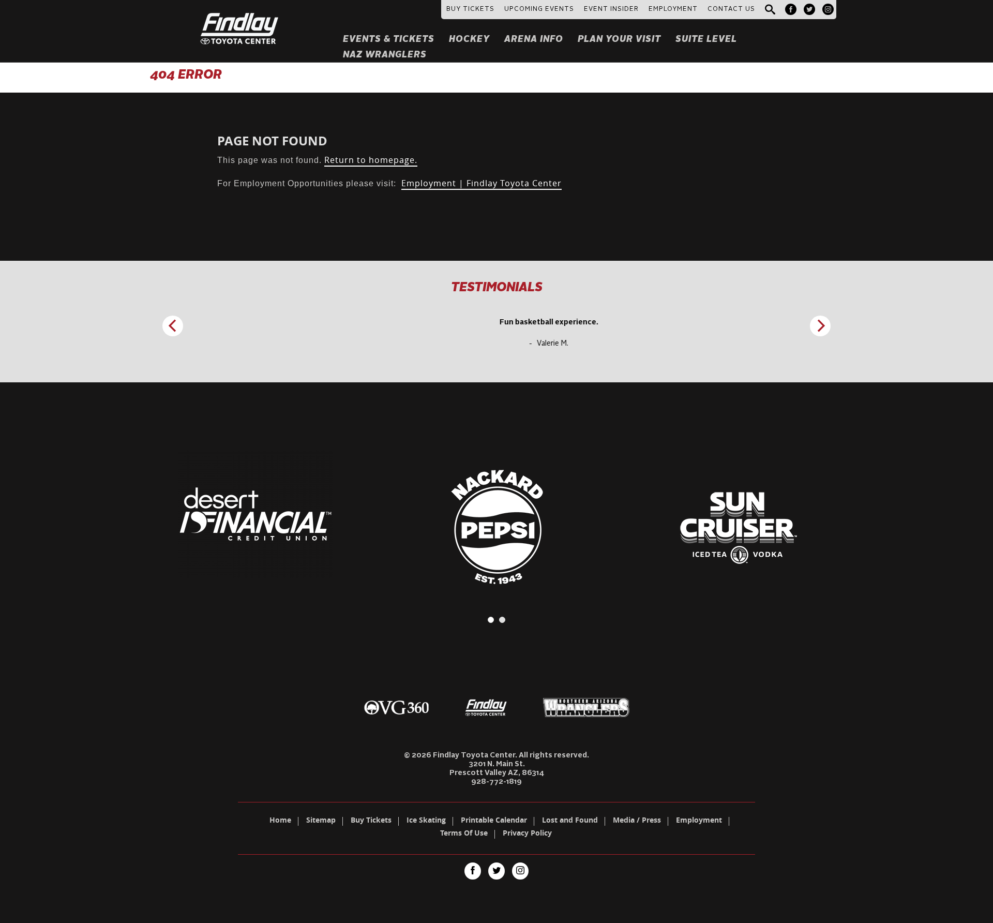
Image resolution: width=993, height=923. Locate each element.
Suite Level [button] (706, 39)
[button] (770, 10)
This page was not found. (317, 160)
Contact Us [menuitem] (731, 9)
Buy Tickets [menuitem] (371, 821)
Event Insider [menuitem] (611, 9)
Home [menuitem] (280, 821)
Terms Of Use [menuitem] (464, 834)
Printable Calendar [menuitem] (494, 821)
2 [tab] (502, 620)
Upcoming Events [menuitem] (539, 9)
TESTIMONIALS (497, 288)
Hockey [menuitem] (469, 39)
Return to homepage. (370, 160)
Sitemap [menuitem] (321, 821)
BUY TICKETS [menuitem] (470, 9)
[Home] (239, 16)
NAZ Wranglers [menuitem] (385, 55)
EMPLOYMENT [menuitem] (673, 9)
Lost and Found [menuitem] (570, 821)
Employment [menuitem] (699, 821)
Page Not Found (272, 140)
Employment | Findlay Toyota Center (481, 183)
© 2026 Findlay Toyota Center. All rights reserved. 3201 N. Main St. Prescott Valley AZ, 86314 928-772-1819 (496, 768)
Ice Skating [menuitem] (426, 821)
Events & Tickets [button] (388, 39)
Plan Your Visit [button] (619, 39)
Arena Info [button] (533, 39)
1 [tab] (491, 620)
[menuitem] (790, 9)
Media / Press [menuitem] (637, 821)
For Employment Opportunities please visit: (389, 183)
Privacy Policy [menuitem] (527, 834)
